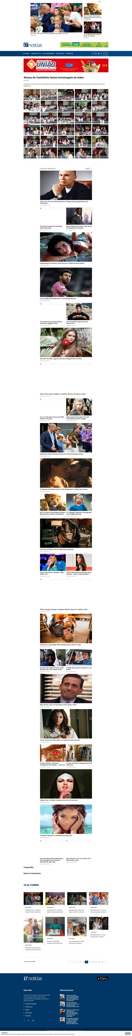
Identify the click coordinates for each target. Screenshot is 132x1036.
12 (89, 962)
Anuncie (27, 1009)
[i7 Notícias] (33, 44)
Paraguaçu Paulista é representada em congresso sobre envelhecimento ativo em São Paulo (72, 1020)
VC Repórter (69, 53)
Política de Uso (28, 1006)
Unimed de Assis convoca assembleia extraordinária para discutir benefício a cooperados (72, 997)
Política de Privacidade (30, 1003)
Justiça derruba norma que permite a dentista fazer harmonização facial (72, 1004)
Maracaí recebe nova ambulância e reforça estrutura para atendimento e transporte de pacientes (72, 1013)
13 (92, 962)
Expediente (28, 1015)
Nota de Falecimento (49, 53)
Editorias (26, 53)
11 (87, 962)
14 (95, 962)
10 (83, 962)
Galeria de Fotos (36, 53)
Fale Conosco (60, 53)
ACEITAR (128, 1033)
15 (99, 962)
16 (102, 962)
